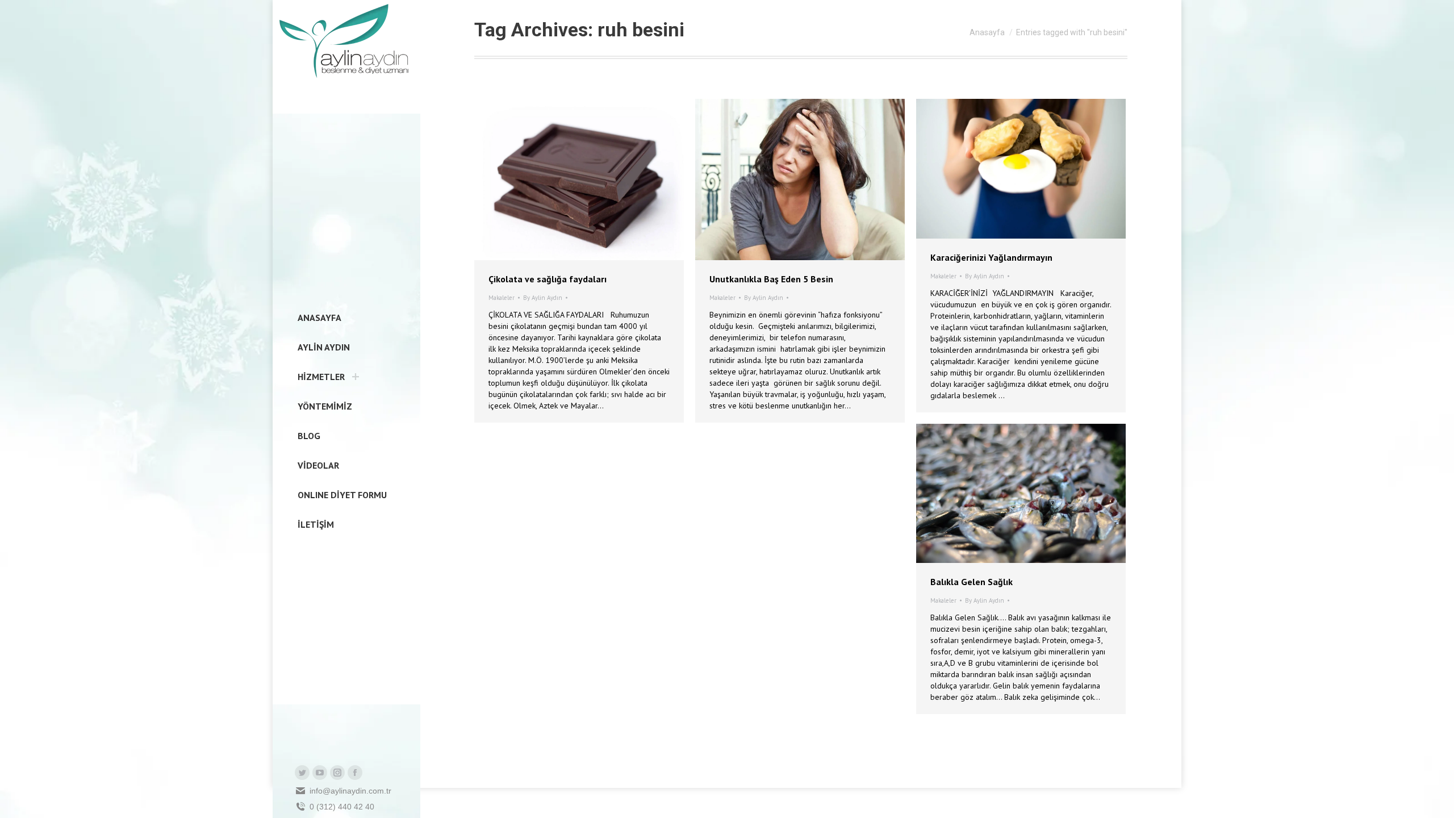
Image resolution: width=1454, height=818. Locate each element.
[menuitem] (316, 317)
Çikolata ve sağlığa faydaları (547, 279)
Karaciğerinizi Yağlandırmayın (991, 257)
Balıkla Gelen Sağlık (971, 581)
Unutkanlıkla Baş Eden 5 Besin (771, 279)
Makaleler (501, 298)
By (542, 298)
